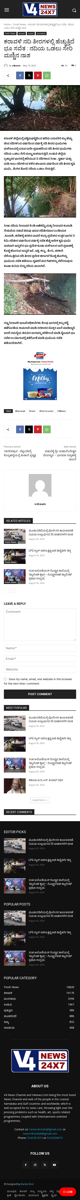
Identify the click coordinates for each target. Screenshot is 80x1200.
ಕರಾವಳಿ (22, 33)
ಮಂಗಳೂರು (41, 33)
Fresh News (19, 24)
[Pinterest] (38, 75)
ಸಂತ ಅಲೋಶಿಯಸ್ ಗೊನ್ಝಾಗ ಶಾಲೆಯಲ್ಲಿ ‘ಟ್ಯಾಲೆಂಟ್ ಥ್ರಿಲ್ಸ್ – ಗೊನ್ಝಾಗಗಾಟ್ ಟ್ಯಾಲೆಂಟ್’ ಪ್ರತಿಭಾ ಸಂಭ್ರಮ (50, 574)
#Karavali (20, 411)
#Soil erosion (46, 411)
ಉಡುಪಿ (31, 33)
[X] (29, 75)
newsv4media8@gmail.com (40, 1133)
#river (32, 411)
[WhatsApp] (47, 75)
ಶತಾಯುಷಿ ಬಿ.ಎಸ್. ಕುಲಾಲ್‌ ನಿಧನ (46, 780)
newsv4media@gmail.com (45, 1129)
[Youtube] (54, 1165)
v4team (16, 65)
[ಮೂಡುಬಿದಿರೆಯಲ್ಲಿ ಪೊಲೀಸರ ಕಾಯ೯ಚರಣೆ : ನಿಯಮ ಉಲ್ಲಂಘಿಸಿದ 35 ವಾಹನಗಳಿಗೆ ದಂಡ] (15, 536)
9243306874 (55, 1138)
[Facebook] (20, 75)
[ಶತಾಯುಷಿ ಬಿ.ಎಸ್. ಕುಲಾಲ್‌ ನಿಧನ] (15, 785)
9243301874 (35, 1138)
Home (7, 24)
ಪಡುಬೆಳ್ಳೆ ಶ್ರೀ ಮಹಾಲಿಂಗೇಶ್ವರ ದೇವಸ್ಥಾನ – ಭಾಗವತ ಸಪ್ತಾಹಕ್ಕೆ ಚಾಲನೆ (59, 455)
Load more (39, 800)
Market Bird (27, 1184)
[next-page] (12, 590)
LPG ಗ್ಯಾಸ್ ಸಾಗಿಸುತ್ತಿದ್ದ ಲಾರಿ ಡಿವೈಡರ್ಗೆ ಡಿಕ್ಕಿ (50, 550)
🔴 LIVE (68, 1191)
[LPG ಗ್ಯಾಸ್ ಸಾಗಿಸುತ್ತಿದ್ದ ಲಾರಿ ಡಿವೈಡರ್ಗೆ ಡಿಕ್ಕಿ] (15, 556)
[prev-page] (6, 590)
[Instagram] (35, 1165)
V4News (61, 411)
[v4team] (6, 66)
